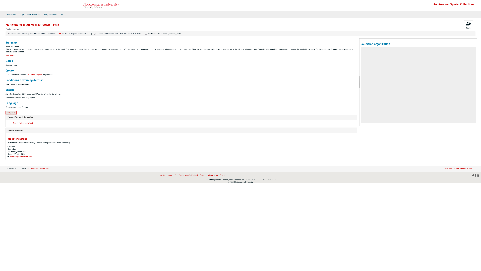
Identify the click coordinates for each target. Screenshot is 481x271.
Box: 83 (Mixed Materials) (23, 123)
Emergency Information (209, 175)
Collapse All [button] (11, 113)
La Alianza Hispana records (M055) (76, 33)
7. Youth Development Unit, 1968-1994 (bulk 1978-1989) (119, 33)
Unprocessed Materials (30, 14)
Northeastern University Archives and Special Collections (33, 33)
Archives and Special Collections (453, 4)
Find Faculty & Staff (182, 175)
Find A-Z (194, 175)
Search (222, 175)
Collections (11, 14)
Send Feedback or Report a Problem (458, 168)
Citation (468, 28)
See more (10, 55)
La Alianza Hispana (34, 74)
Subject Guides (50, 14)
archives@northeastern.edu (21, 156)
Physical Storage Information (20, 117)
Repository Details (15, 130)
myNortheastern (166, 175)
